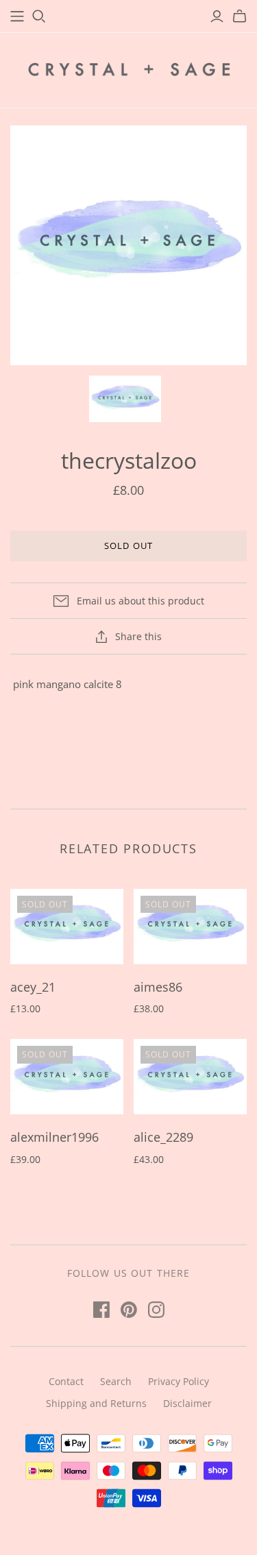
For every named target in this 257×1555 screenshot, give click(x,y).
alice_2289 (163, 1137)
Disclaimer (187, 1403)
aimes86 (158, 987)
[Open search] (39, 16)
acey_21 (33, 987)
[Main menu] (17, 16)
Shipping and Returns (96, 1403)
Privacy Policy (178, 1381)
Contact (66, 1381)
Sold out (128, 545)
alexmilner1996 (54, 1137)
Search (116, 1381)
